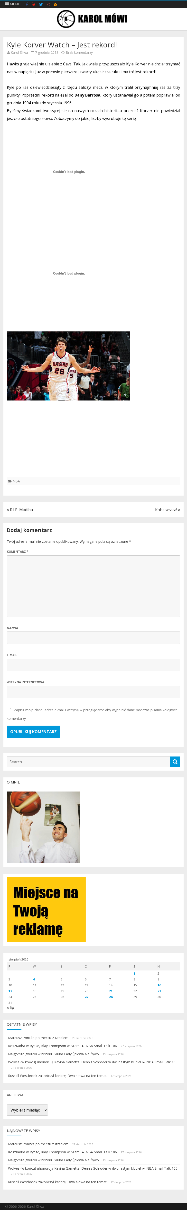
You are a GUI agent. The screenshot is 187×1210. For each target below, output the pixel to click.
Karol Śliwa (19, 52)
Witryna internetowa (25, 682)
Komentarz (17, 552)
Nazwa (12, 628)
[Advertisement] (93, 443)
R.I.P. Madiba (21, 509)
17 (10, 991)
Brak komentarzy (79, 52)
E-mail (12, 655)
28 (110, 997)
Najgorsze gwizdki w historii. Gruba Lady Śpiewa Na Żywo (53, 1054)
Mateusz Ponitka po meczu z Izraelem (38, 1037)
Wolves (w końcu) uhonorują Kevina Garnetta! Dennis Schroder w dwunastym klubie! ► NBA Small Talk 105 (93, 1062)
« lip (10, 1007)
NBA (16, 481)
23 (159, 991)
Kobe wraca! (166, 509)
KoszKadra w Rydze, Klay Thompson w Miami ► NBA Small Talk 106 (62, 1045)
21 (110, 991)
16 (159, 985)
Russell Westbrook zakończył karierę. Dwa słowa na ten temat (57, 1075)
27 (86, 997)
